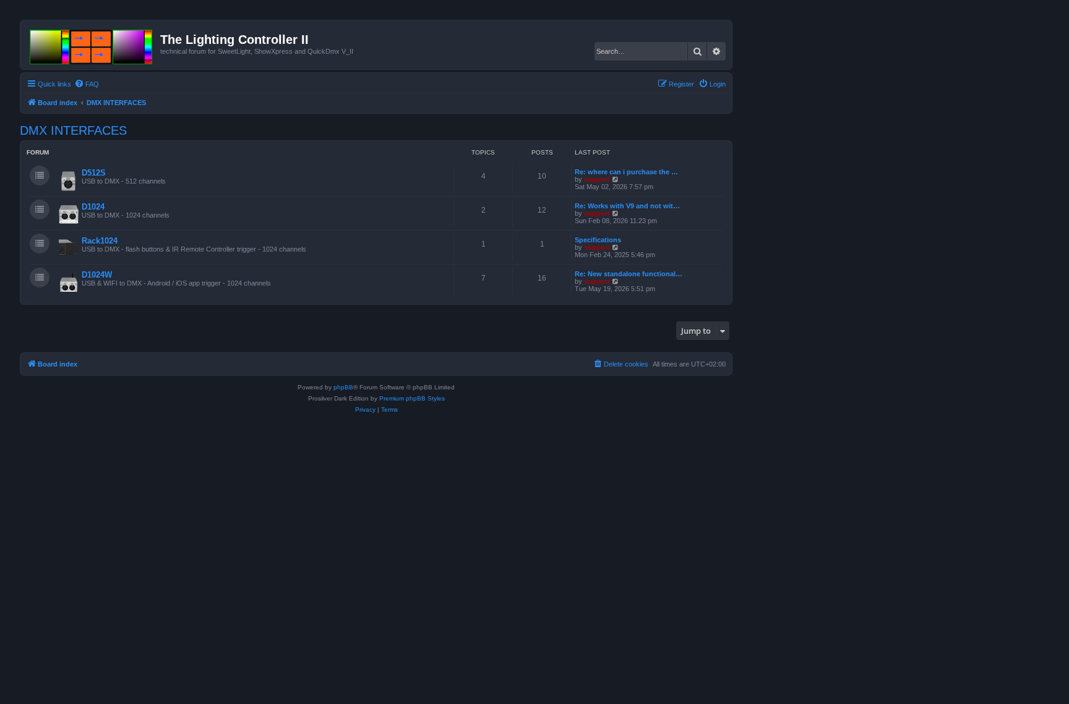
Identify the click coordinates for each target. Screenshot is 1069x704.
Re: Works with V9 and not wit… (627, 206)
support (597, 179)
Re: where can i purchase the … (626, 172)
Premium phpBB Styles (412, 398)
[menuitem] (86, 84)
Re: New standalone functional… (628, 274)
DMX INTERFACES (73, 130)
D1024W (97, 274)
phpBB (343, 387)
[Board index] (92, 44)
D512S (94, 172)
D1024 (93, 206)
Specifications (598, 240)
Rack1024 (100, 240)
